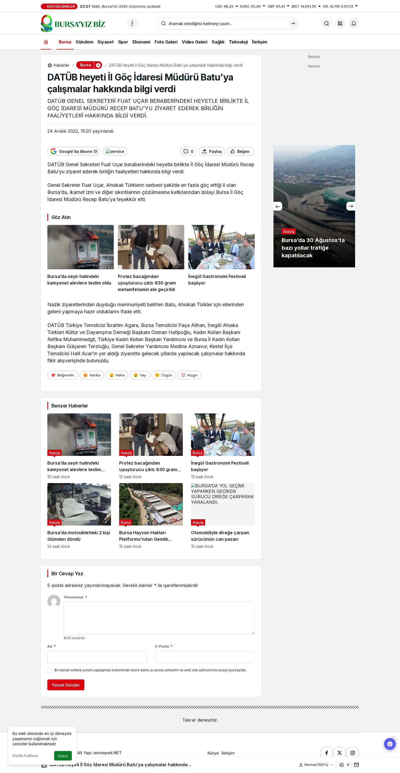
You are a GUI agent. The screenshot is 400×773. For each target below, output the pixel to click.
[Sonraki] (350, 206)
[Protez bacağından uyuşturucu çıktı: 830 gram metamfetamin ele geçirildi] (151, 259)
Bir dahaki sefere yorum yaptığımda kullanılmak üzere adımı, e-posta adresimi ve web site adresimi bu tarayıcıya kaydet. (150, 670)
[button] (340, 23)
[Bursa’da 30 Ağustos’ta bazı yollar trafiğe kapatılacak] (314, 206)
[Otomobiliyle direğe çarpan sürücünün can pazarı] (223, 516)
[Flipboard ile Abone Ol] (115, 151)
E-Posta (164, 646)
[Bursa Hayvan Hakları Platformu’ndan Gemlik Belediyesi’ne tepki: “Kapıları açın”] (151, 516)
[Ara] (326, 23)
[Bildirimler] (353, 23)
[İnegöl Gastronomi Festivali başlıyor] (221, 259)
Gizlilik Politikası (25, 756)
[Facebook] (326, 752)
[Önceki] (277, 206)
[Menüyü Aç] (132, 23)
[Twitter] (339, 752)
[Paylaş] (355, 764)
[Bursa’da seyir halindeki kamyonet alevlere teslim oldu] (80, 259)
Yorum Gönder (66, 685)
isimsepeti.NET (107, 752)
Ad (51, 646)
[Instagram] (352, 752)
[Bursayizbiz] (81, 23)
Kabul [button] (63, 756)
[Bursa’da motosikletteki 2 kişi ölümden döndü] (79, 516)
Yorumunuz (75, 597)
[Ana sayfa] (46, 42)
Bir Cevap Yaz (67, 573)
